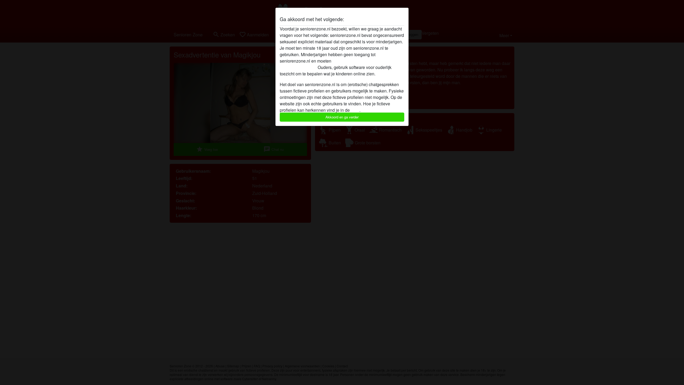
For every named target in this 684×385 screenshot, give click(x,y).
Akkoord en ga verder (342, 117)
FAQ (355, 110)
